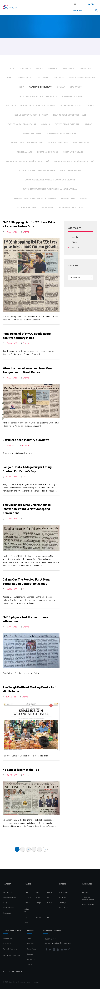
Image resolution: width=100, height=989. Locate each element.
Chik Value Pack (81, 143)
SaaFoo (88, 124)
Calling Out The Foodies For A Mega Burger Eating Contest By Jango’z (26, 581)
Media (21, 87)
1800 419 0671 (50, 939)
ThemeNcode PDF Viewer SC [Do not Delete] (27, 161)
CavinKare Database (72, 96)
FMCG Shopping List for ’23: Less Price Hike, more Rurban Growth (29, 224)
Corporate (25, 68)
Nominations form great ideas (62, 133)
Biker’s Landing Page (47, 152)
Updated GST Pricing (70, 170)
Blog (12, 68)
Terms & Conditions (58, 143)
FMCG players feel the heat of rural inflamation (26, 619)
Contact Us (85, 68)
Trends (9, 78)
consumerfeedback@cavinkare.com (59, 943)
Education (76, 242)
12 (39, 849)
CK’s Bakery (76, 87)
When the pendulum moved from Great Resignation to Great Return (28, 370)
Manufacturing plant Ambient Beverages (35, 198)
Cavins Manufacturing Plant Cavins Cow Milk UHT (50, 180)
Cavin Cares (68, 68)
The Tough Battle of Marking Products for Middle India (31, 689)
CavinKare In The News (40, 87)
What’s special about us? (82, 78)
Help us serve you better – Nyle (69, 115)
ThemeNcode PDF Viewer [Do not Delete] (74, 161)
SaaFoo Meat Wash (32, 133)
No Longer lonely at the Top (21, 769)
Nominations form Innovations (27, 143)
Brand (83, 198)
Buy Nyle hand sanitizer (67, 124)
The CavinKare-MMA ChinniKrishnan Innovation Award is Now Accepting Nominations (27, 509)
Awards (75, 237)
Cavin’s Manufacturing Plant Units (37, 170)
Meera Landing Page (73, 152)
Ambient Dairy (68, 198)
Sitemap (61, 87)
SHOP (90, 4)
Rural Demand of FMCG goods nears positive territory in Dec (27, 336)
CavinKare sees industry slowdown (26, 440)
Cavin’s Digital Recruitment (22, 124)
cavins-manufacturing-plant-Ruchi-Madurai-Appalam (50, 189)
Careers (52, 68)
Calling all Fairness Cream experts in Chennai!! (30, 106)
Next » (45, 849)
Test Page (59, 78)
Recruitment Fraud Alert (72, 208)
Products (75, 247)
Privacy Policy (25, 78)
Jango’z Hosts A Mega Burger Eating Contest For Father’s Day (27, 469)
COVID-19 (45, 124)
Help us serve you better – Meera (31, 115)
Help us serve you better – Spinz (77, 106)
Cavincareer (47, 208)
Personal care (24, 152)
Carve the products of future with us (37, 96)
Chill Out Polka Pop (25, 208)
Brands (39, 68)
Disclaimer (43, 78)
